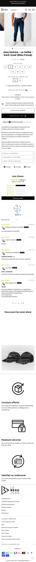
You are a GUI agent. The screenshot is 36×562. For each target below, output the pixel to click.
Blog (2, 524)
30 (10, 67)
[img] (5, 224)
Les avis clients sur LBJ (8, 521)
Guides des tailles (6, 536)
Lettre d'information (10, 544)
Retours (3, 510)
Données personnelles (7, 504)
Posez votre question (12, 161)
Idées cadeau (18, 364)
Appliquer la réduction (18, 361)
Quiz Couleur (5, 533)
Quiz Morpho (5, 530)
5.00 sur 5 (23, 179)
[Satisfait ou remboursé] (18, 461)
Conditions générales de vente (10, 501)
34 (29, 67)
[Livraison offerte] (18, 388)
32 (20, 67)
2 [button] (15, 303)
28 (5, 67)
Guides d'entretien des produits (10, 539)
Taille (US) (18, 63)
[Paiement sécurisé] (18, 426)
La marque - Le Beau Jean (8, 518)
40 (22, 71)
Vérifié (17, 214)
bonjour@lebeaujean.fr (24, 560)
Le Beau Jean (13, 560)
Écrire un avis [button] (18, 198)
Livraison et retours (11, 157)
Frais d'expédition (15, 97)
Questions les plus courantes (9, 527)
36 (13, 71)
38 (17, 71)
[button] (16, 59)
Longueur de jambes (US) (18, 76)
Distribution (5, 513)
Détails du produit (11, 153)
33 (25, 67)
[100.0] (17, 208)
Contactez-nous (6, 498)
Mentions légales (6, 507)
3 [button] (18, 303)
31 (15, 67)
